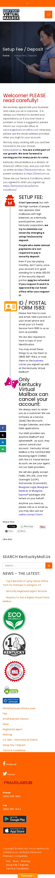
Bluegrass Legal (27, 487)
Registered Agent (12, 729)
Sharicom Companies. (15, 856)
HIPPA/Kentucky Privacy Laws (19, 708)
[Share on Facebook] (3, 428)
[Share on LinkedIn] (3, 442)
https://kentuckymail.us (31, 169)
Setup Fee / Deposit (14, 745)
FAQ (5, 713)
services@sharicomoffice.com (21, 129)
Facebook (11, 764)
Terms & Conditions (14, 750)
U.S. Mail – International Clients (20, 739)
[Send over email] (3, 449)
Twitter (11, 774)
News (6, 724)
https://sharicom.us (37, 173)
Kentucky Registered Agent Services (26, 591)
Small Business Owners (16, 718)
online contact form (30, 514)
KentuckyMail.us (12, 149)
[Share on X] (3, 435)
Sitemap (7, 734)
